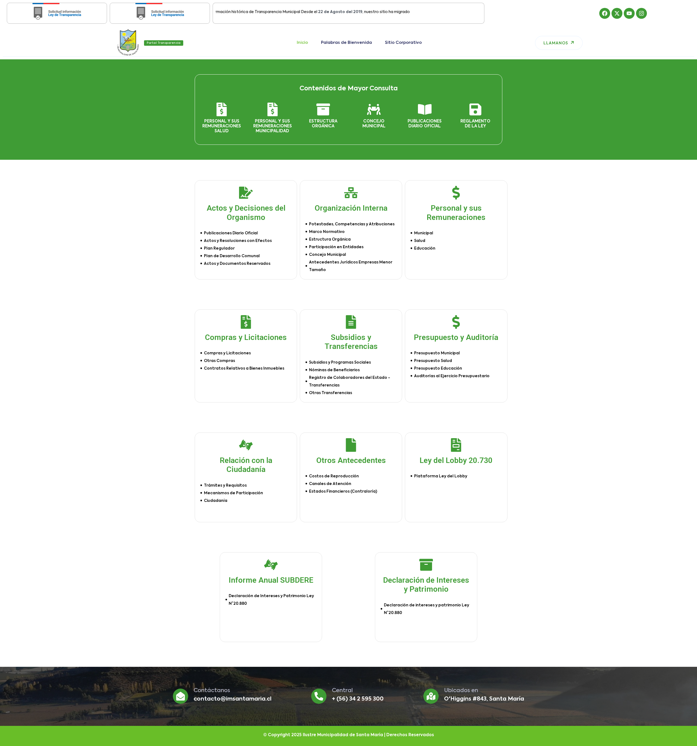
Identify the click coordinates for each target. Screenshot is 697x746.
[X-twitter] (617, 13)
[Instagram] (641, 13)
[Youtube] (629, 13)
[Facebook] (604, 13)
